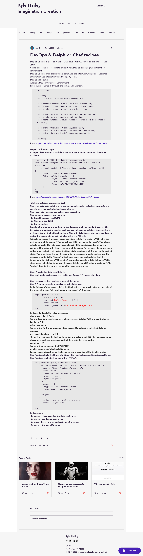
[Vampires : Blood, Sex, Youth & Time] (35, 471)
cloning (32, 33)
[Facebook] (67, 540)
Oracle (101, 33)
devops (49, 33)
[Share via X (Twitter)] (37, 438)
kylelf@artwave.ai (72, 546)
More (110, 33)
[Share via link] (48, 438)
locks (76, 33)
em (58, 33)
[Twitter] (70, 540)
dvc (41, 33)
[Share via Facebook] (31, 438)
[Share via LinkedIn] (42, 438)
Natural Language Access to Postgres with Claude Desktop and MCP (71, 485)
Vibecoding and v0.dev (105, 484)
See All (121, 458)
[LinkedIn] (74, 540)
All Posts (22, 33)
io (83, 33)
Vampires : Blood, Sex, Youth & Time (35, 485)
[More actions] (111, 48)
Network (91, 33)
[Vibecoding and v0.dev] (108, 471)
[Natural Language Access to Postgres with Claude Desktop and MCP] (71, 471)
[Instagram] (77, 540)
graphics (66, 33)
